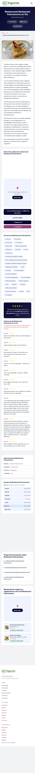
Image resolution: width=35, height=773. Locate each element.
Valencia (4, 710)
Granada (4, 720)
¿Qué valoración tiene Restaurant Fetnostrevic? (14, 578)
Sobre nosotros (6, 693)
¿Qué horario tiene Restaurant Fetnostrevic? (17, 572)
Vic (7, 33)
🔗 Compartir (17, 226)
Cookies (4, 690)
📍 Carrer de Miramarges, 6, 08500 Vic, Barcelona (17, 212)
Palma (3, 718)
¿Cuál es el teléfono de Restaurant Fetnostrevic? (14, 562)
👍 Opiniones (17, 26)
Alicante (4, 713)
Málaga (4, 715)
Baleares (4, 737)
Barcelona (13, 470)
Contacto (4, 695)
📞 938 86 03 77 (17, 222)
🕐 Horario (23, 21)
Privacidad (5, 688)
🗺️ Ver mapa (17, 197)
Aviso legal (5, 685)
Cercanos (4, 698)
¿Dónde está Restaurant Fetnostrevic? (16, 567)
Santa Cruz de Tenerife (8, 743)
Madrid (4, 708)
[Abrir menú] (31, 3)
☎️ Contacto (12, 21)
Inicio (3, 33)
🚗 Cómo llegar (17, 217)
